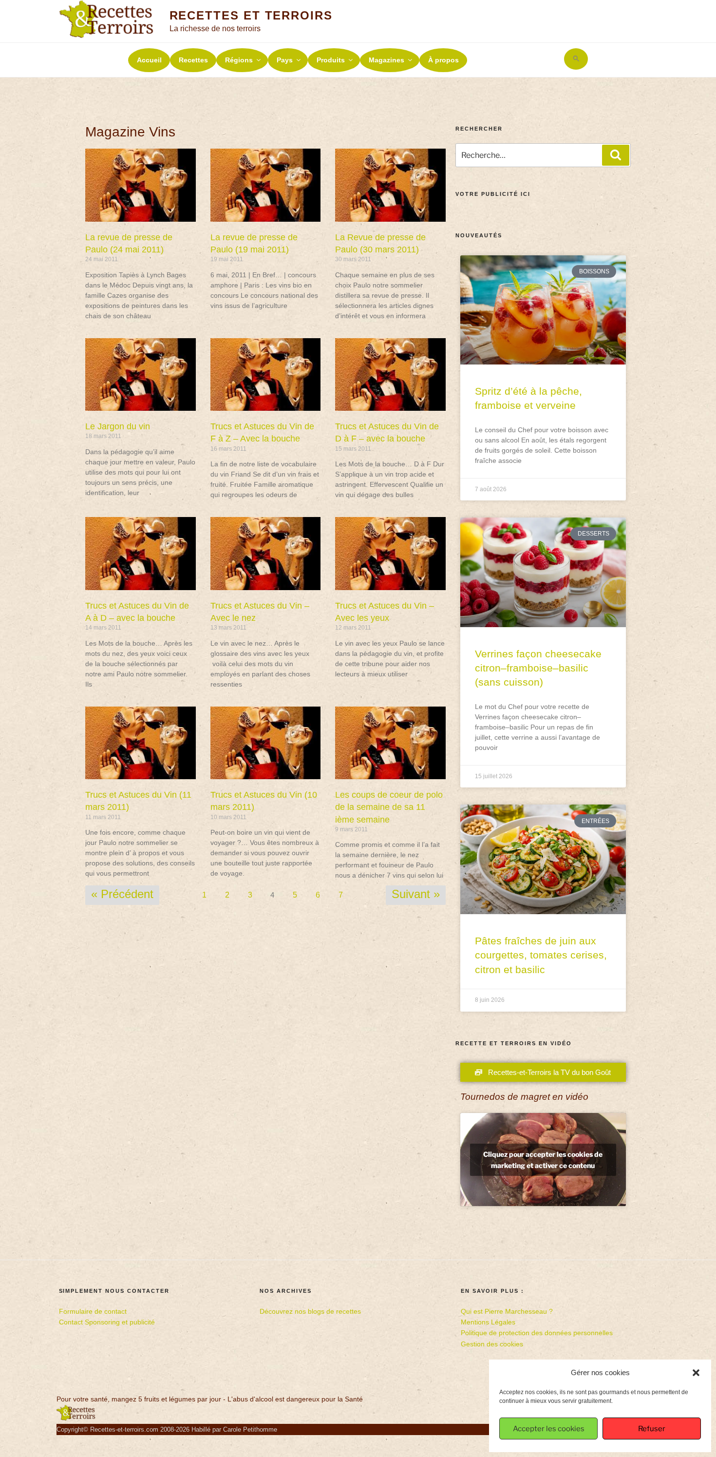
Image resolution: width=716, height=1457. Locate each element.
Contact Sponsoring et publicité (107, 1322)
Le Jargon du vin (117, 426)
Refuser (651, 1428)
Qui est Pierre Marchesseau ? (507, 1311)
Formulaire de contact (93, 1311)
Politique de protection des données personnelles (537, 1333)
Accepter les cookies (548, 1428)
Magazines (386, 60)
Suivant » (416, 894)
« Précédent (122, 894)
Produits (331, 60)
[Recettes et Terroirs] (76, 1418)
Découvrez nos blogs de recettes (310, 1311)
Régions (239, 60)
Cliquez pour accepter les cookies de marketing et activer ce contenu (543, 1159)
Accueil (149, 60)
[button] (696, 1373)
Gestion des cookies (492, 1344)
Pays (285, 60)
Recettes (193, 60)
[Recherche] (615, 155)
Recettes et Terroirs (251, 15)
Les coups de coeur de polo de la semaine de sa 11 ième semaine (389, 807)
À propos (443, 60)
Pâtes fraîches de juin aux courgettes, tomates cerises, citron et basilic (541, 955)
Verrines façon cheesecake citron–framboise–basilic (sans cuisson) (538, 668)
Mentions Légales (488, 1322)
